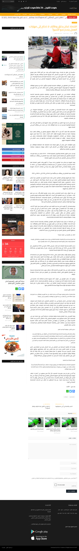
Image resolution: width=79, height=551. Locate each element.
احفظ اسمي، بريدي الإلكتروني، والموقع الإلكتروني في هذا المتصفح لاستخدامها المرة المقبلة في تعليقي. (53, 478)
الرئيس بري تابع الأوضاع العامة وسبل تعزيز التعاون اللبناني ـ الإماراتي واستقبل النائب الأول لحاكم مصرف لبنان (16, 84)
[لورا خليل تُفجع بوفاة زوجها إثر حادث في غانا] (7, 187)
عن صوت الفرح (63, 1)
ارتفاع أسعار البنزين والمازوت (37, 429)
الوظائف (65, 397)
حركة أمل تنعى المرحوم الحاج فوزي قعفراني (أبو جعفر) (14, 282)
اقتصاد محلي (74, 22)
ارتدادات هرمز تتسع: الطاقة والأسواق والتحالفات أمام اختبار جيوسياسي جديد (16, 101)
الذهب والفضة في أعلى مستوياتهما (63, 406)
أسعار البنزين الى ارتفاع (71, 429)
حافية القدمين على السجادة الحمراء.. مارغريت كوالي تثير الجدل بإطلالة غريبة (20, 179)
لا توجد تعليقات (57, 33)
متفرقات (42, 14)
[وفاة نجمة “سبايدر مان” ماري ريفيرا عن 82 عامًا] (19, 201)
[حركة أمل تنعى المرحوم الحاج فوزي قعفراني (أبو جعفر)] (13, 272)
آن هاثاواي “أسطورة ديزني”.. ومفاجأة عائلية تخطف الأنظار (7, 178)
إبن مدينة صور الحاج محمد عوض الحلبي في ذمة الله (7, 317)
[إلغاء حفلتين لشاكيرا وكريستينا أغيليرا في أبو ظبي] (19, 187)
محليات (50, 14)
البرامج (64, 14)
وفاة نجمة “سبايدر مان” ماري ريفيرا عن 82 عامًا (19, 207)
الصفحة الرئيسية (72, 14)
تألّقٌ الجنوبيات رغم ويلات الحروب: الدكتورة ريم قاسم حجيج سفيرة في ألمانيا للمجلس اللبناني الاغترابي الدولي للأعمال (40, 518)
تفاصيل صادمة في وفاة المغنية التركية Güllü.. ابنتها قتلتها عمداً (7, 208)
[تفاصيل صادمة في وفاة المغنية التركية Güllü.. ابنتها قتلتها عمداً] (7, 201)
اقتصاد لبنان (72, 397)
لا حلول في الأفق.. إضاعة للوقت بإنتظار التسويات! (41, 407)
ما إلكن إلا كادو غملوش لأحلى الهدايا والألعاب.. (41, 524)
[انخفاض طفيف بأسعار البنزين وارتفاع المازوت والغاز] (52, 422)
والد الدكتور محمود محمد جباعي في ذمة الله (7, 306)
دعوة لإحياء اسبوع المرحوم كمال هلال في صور (6, 296)
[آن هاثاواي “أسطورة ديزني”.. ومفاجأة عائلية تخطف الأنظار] (7, 172)
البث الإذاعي (17, 14)
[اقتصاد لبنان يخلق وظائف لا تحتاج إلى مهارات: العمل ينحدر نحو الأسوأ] (52, 68)
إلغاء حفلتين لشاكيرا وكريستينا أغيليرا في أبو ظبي (19, 193)
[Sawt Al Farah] (73, 7)
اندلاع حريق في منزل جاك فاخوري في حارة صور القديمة (15, 93)
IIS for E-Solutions (61, 547)
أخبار (57, 14)
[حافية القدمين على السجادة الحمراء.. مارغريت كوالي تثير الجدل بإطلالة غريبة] (19, 172)
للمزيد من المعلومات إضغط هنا (13, 256)
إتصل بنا (58, 1)
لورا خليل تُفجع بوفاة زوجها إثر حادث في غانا (7, 193)
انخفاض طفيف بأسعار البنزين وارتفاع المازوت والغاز (53, 430)
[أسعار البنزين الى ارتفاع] (69, 422)
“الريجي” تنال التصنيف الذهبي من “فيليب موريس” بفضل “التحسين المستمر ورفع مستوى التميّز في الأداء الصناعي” (16, 67)
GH (72, 33)
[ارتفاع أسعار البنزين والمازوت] (36, 422)
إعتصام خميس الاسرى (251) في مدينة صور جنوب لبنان (16, 58)
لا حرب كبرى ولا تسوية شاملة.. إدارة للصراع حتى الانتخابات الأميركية (15, 109)
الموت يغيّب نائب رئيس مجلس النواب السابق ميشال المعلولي (8, 327)
